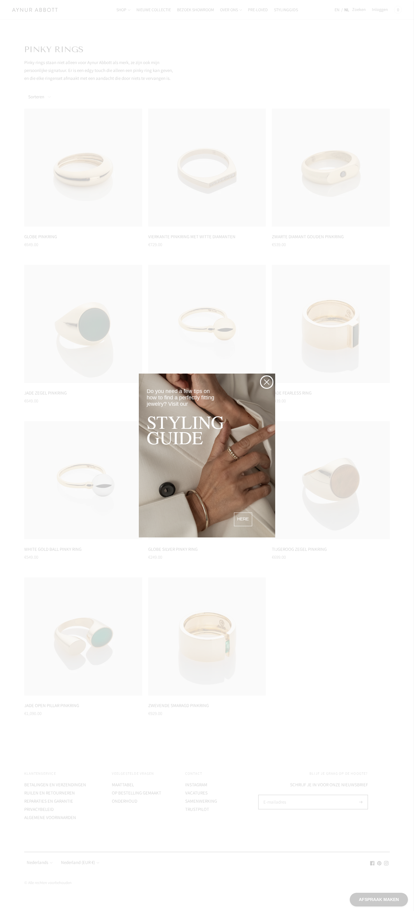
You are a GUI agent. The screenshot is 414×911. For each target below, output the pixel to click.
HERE (243, 519)
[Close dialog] (267, 382)
